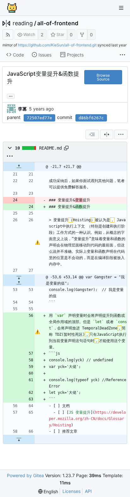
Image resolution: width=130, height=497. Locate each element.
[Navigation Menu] (121, 8)
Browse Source (103, 77)
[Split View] (106, 134)
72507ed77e (39, 117)
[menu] (120, 134)
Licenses (71, 491)
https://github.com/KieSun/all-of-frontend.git (57, 45)
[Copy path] (66, 148)
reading (23, 23)
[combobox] (92, 134)
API (88, 491)
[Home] (12, 8)
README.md (50, 148)
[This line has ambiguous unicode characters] (37, 242)
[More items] (122, 55)
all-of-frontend (57, 23)
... (11, 96)
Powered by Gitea (25, 475)
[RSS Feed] (8, 34)
